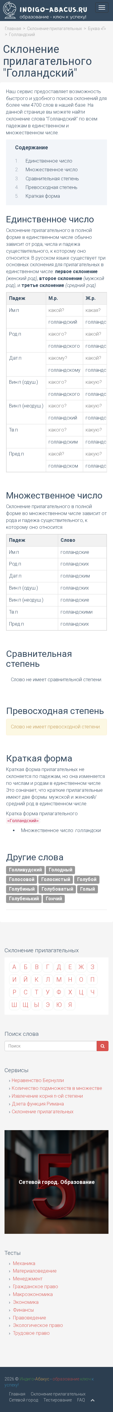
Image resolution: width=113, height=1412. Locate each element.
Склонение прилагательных (54, 28)
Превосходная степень (51, 187)
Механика (23, 1263)
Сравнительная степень (52, 178)
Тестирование (57, 1400)
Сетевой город (23, 1400)
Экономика (25, 1302)
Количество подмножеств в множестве (57, 1088)
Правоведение (29, 1318)
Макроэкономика (32, 1294)
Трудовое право (31, 1333)
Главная (13, 28)
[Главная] (43, 11)
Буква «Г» (97, 28)
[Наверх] (92, 1400)
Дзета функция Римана (38, 1104)
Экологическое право (37, 1325)
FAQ (81, 1400)
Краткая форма (43, 196)
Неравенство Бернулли (38, 1080)
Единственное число (49, 161)
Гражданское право (35, 1286)
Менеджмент (27, 1279)
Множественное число (52, 169)
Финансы (23, 1310)
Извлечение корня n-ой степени (47, 1096)
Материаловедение (34, 1271)
